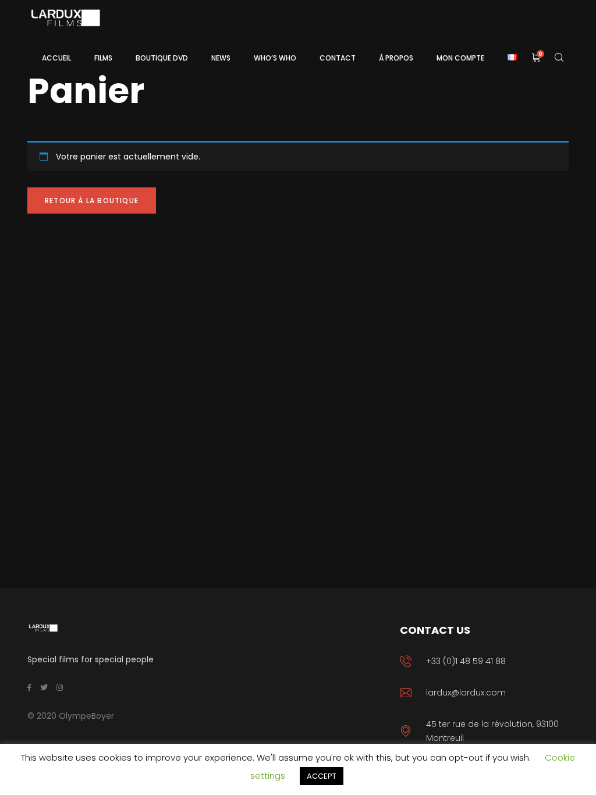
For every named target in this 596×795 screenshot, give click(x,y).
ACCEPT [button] (321, 776)
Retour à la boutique (92, 200)
